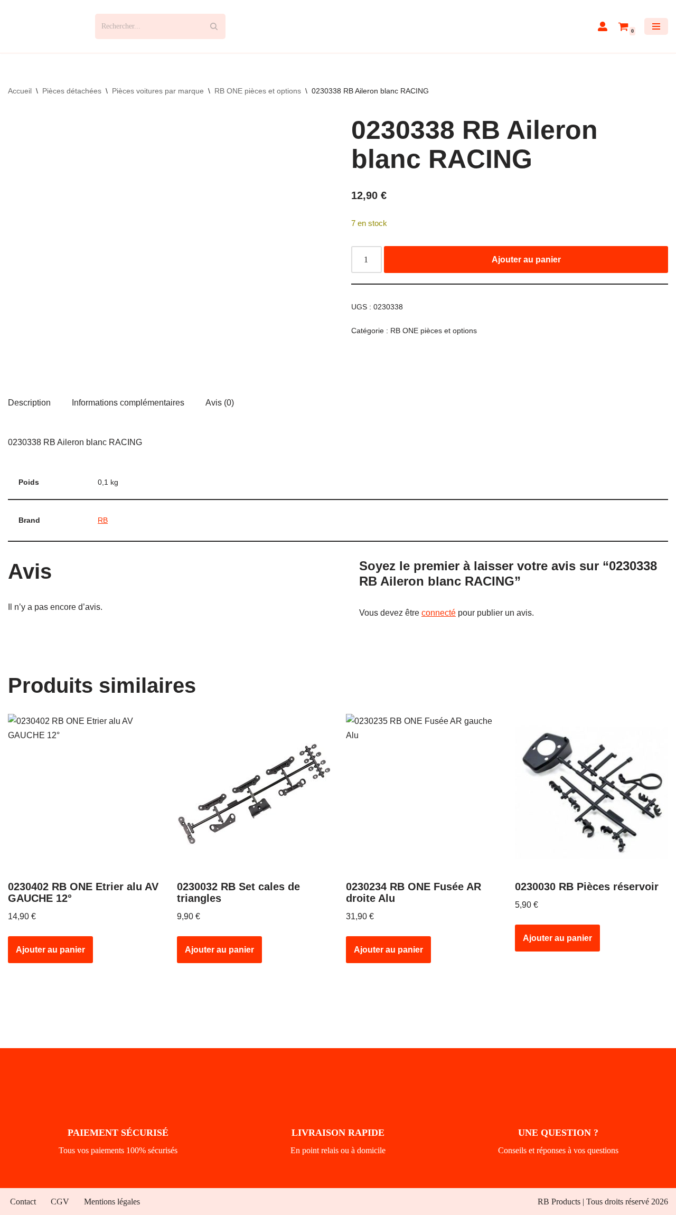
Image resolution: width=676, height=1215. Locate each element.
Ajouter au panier (526, 259)
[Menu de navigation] (656, 26)
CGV (60, 1201)
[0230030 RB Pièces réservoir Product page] (592, 793)
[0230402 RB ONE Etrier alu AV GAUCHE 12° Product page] (85, 793)
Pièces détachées (71, 91)
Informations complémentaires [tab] (128, 402)
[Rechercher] (214, 26)
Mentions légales (112, 1201)
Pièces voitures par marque (158, 91)
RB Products (559, 1201)
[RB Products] (43, 26)
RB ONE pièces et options (257, 91)
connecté (438, 612)
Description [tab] (29, 402)
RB (103, 520)
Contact (23, 1201)
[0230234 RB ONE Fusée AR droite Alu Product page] (423, 793)
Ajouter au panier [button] (50, 949)
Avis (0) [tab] (219, 402)
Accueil (20, 91)
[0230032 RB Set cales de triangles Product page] (254, 793)
